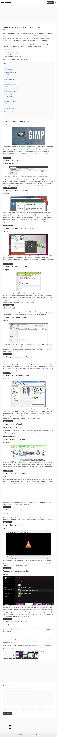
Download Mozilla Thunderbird (10, 187)
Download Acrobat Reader (9, 436)
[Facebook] (10, 725)
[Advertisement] (28, 15)
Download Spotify (7, 618)
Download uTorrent (8, 522)
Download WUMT (7, 354)
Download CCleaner (8, 225)
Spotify (11, 609)
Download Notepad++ (8, 305)
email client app (11, 176)
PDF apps (15, 433)
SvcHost (37, 344)
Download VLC (7, 568)
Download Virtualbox (8, 263)
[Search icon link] (55, 2)
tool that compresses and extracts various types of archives (23, 363)
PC (4, 29)
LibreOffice (26, 640)
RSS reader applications (44, 468)
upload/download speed (29, 517)
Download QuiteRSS (8, 470)
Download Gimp (7, 157)
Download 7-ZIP (7, 372)
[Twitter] (10, 728)
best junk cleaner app (41, 221)
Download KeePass (8, 421)
